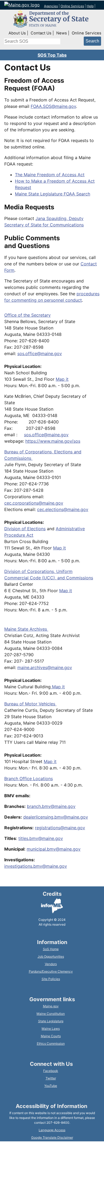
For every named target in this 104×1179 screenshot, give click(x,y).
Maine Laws (51, 1029)
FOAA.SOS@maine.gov (53, 106)
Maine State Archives (26, 629)
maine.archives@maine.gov (44, 667)
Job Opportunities (51, 956)
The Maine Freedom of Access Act (50, 174)
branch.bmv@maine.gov (51, 806)
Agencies (51, 6)
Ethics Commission (51, 1044)
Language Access (52, 1130)
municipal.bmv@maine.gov (54, 849)
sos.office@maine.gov (39, 353)
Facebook (50, 1071)
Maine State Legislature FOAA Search (52, 193)
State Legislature (50, 1021)
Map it (62, 379)
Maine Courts (51, 1036)
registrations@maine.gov (60, 827)
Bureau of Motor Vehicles (30, 703)
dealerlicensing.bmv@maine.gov (55, 817)
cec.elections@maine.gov (62, 509)
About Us (17, 33)
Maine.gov (51, 1006)
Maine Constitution (51, 1014)
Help (90, 6)
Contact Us (41, 33)
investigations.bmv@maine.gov (35, 866)
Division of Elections (25, 528)
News (61, 33)
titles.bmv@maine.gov (40, 838)
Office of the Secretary (27, 315)
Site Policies (51, 979)
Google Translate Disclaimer (52, 1137)
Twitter (51, 1078)
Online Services (72, 6)
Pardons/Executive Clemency (51, 971)
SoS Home (51, 949)
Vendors (51, 964)
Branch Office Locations (28, 778)
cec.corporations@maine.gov (33, 503)
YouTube (50, 1086)
